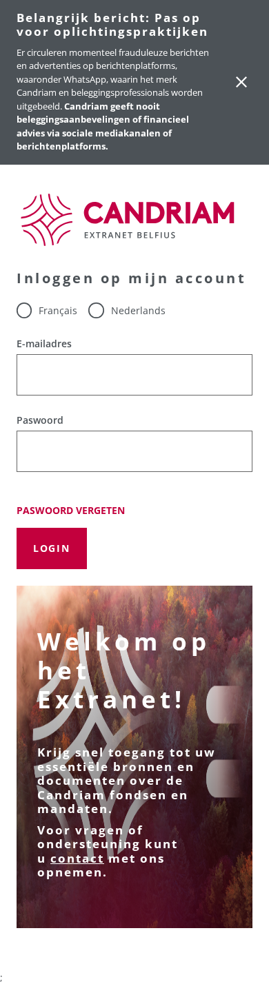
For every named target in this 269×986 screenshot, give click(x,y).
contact (77, 858)
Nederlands (138, 310)
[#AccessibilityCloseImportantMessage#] (241, 82)
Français (58, 310)
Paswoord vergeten (71, 511)
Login (51, 548)
